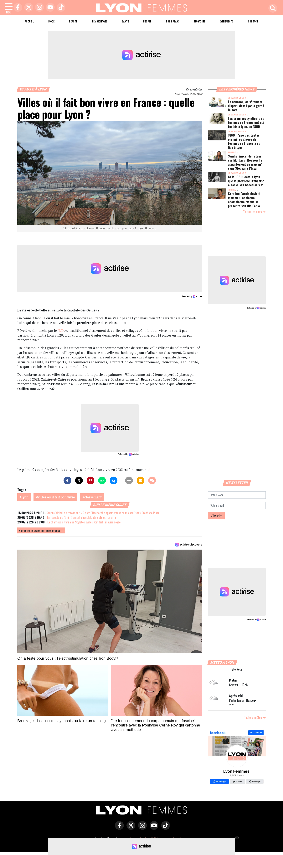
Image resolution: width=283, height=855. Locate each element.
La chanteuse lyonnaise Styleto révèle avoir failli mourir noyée (84, 522)
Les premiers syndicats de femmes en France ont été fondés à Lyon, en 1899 (246, 122)
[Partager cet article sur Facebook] (67, 480)
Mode (51, 21)
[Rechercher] (272, 8)
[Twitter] (27, 7)
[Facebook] (17, 7)
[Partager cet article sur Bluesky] (113, 480)
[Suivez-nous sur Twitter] (130, 828)
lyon (25, 497)
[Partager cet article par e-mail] (140, 480)
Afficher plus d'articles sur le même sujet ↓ (41, 530)
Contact (253, 21)
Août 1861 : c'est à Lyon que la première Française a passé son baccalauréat (246, 180)
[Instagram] (38, 7)
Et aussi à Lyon (33, 89)
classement (93, 497)
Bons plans (172, 21)
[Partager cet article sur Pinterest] (90, 480)
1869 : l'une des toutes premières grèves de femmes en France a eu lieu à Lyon (244, 141)
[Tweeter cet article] (79, 480)
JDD (61, 330)
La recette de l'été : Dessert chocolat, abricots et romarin (81, 517)
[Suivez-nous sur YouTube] (153, 828)
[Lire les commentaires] (152, 480)
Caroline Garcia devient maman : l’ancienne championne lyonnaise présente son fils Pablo (244, 199)
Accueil (29, 21)
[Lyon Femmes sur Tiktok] (164, 828)
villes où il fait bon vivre (56, 497)
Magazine (199, 21)
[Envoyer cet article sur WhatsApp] (102, 480)
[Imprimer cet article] (129, 480)
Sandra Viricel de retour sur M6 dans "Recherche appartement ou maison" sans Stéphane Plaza (102, 513)
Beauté (73, 21)
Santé (125, 21)
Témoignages (99, 21)
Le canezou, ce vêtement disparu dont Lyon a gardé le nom (246, 105)
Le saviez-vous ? (237, 98)
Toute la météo (253, 717)
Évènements (226, 21)
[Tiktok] (60, 7)
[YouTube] (49, 7)
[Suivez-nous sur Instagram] (141, 828)
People (147, 21)
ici (148, 469)
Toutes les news (253, 211)
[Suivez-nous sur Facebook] (237, 757)
